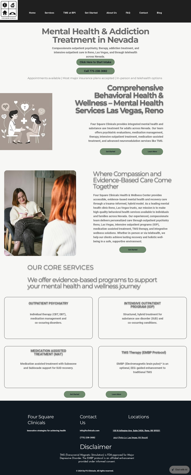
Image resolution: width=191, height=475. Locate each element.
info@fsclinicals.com (89, 430)
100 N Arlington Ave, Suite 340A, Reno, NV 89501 (136, 430)
